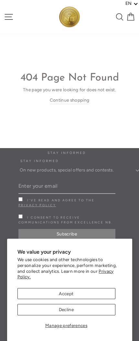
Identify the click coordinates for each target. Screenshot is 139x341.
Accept (66, 293)
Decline (66, 309)
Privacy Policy (37, 205)
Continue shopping (70, 100)
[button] (131, 3)
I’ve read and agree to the (56, 202)
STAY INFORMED (39, 161)
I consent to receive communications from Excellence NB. (65, 220)
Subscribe (67, 233)
